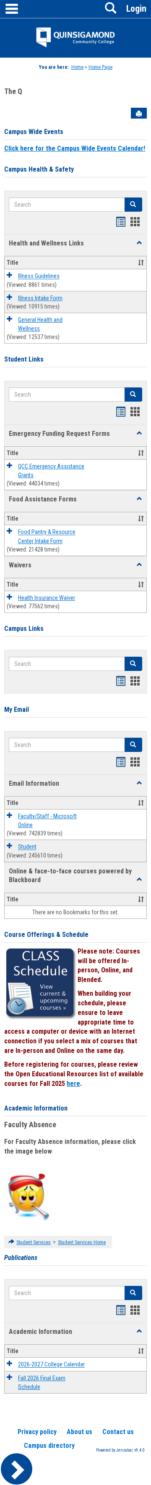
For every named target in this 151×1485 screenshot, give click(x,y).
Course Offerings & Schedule (46, 935)
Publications (20, 1258)
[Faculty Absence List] (28, 1196)
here (73, 1084)
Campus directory (49, 1446)
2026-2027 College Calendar (51, 1364)
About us (79, 1432)
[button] (139, 243)
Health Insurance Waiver (46, 598)
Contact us (118, 1432)
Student (27, 847)
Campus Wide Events (33, 132)
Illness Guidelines (39, 276)
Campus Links (24, 628)
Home (77, 67)
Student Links (24, 359)
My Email (16, 709)
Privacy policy (37, 1432)
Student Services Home (82, 1242)
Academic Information (36, 1108)
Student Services (33, 1242)
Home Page (100, 67)
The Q (13, 91)
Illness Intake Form (40, 298)
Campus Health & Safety (39, 169)
